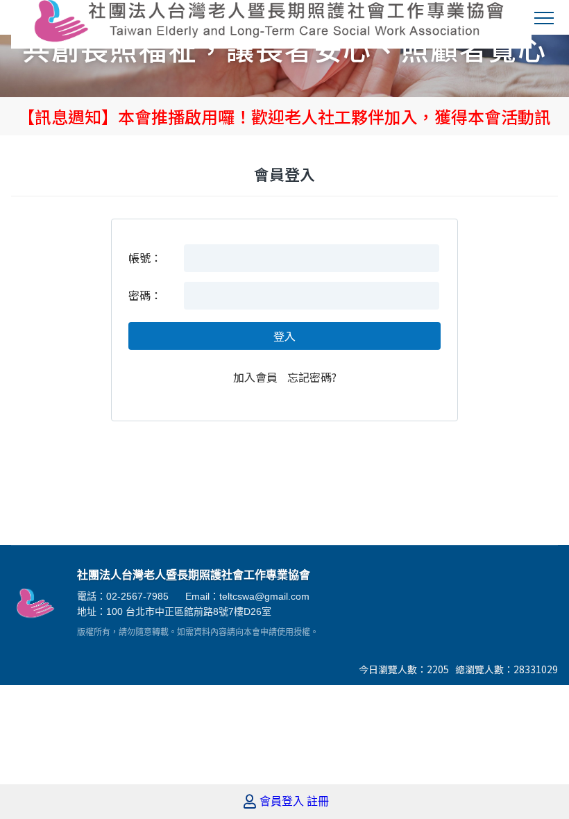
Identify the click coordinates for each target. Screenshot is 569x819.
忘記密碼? (312, 377)
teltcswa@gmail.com (264, 596)
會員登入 (282, 801)
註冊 (318, 801)
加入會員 (255, 377)
